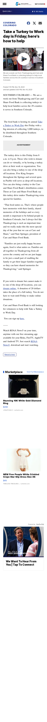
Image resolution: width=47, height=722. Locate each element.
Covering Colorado (10, 24)
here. (22, 318)
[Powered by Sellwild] (40, 524)
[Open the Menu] (4, 4)
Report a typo (10, 354)
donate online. (10, 288)
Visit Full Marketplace (35, 372)
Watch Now (39, 4)
